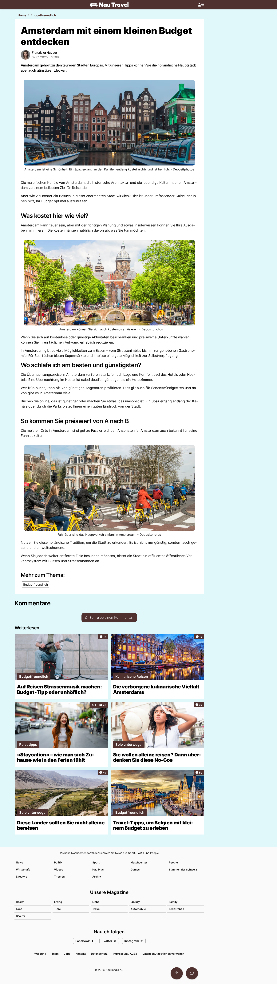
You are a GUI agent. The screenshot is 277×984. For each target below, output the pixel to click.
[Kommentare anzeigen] (192, 973)
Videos (58, 869)
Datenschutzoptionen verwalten (163, 953)
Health (20, 901)
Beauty (20, 916)
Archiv (96, 876)
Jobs (67, 953)
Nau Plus (98, 869)
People (173, 862)
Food (19, 908)
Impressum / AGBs (125, 953)
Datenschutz (99, 953)
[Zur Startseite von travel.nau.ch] (109, 4)
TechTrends (176, 908)
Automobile (138, 908)
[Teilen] (177, 973)
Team (55, 953)
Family (173, 901)
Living (58, 901)
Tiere (57, 908)
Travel (96, 908)
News (19, 862)
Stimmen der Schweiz (183, 869)
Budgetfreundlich (43, 15)
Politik (58, 862)
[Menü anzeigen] (201, 4)
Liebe (95, 901)
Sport (96, 862)
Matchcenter (139, 862)
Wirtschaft (23, 869)
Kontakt (81, 953)
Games (135, 869)
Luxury (135, 901)
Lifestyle (21, 876)
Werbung (40, 953)
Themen (59, 876)
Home (22, 15)
